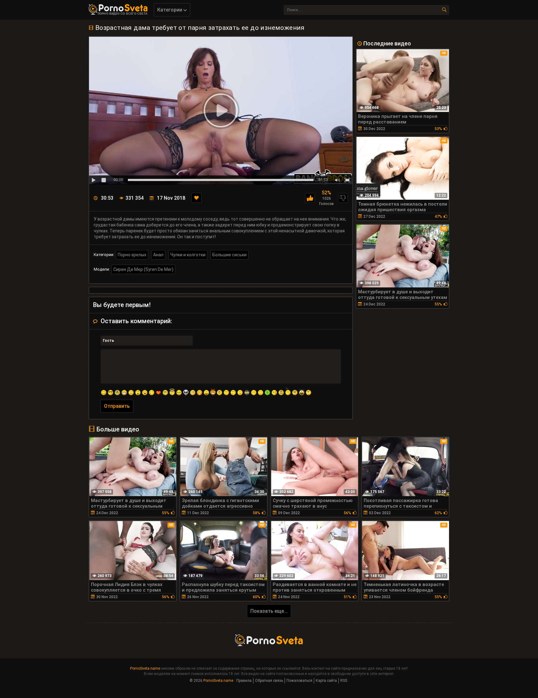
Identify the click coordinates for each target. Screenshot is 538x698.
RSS (343, 680)
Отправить (117, 406)
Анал (158, 254)
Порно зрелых (132, 254)
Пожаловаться (299, 680)
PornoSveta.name (145, 668)
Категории (170, 10)
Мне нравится (310, 198)
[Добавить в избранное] (196, 198)
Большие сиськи (229, 254)
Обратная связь (269, 680)
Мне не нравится (343, 198)
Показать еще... (269, 611)
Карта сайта (326, 680)
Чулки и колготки (187, 254)
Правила (244, 680)
